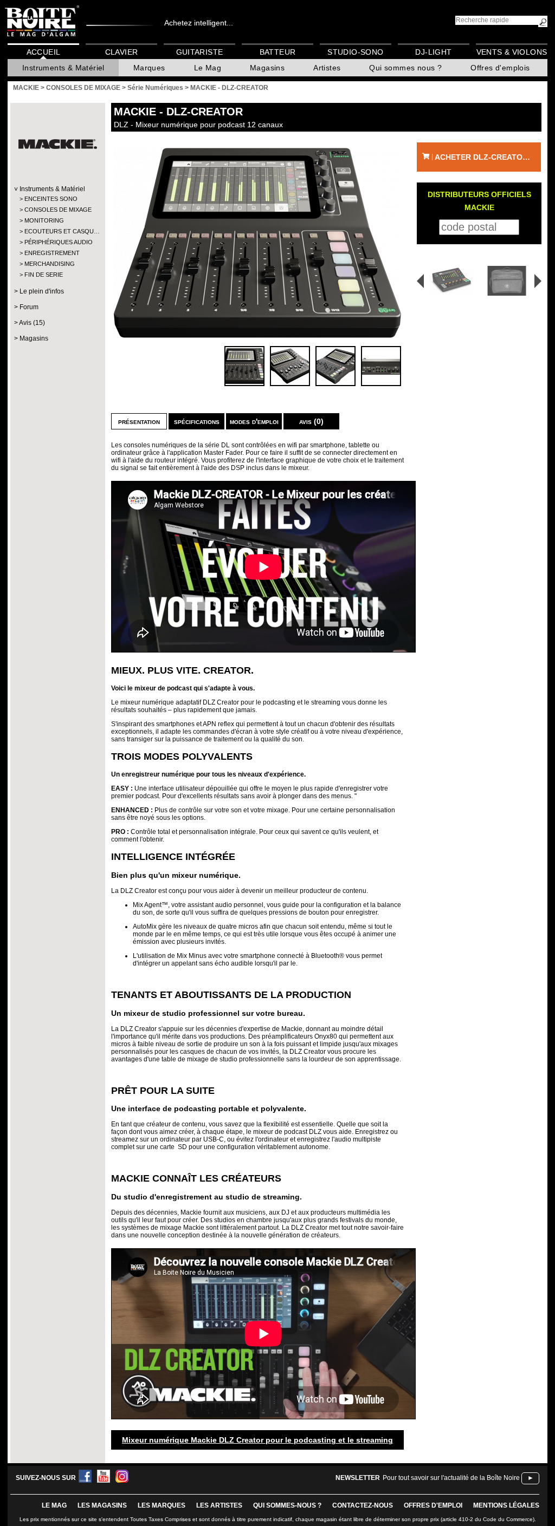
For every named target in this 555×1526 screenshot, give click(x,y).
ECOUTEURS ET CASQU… (57, 231)
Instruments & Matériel (63, 67)
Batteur (278, 52)
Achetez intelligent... (198, 22)
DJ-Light (433, 52)
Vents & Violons (511, 52)
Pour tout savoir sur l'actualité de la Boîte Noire (451, 1478)
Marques (149, 67)
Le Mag (207, 67)
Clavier (121, 52)
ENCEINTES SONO (51, 198)
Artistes (326, 67)
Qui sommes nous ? (405, 67)
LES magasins (102, 1505)
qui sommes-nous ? (287, 1505)
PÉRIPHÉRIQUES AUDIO (57, 242)
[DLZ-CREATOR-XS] (448, 281)
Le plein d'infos (42, 291)
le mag (54, 1505)
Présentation (139, 421)
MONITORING (44, 220)
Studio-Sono (355, 52)
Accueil (44, 52)
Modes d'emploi (254, 421)
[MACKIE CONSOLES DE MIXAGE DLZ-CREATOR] (257, 242)
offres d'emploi (433, 1505)
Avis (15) (32, 323)
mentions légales (506, 1505)
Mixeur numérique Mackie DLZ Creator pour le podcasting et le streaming (257, 1440)
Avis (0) (311, 421)
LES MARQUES (161, 1505)
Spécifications (197, 421)
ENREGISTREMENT (52, 253)
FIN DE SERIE (43, 274)
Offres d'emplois (500, 67)
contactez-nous (362, 1505)
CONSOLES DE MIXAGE (57, 209)
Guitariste (199, 52)
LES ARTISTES (219, 1505)
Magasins (267, 67)
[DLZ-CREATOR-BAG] (508, 281)
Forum (29, 307)
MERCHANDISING (49, 263)
